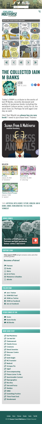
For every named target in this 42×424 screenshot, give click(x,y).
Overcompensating (13, 372)
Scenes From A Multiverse (18, 419)
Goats (9, 317)
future (26, 203)
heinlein (32, 203)
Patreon (10, 266)
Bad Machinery (12, 336)
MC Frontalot (11, 360)
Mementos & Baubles (14, 277)
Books (9, 268)
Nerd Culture (24, 176)
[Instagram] (23, 3)
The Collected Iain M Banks (21, 74)
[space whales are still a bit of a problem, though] (21, 38)
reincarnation (17, 206)
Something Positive (14, 394)
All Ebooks (10, 322)
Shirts (9, 271)
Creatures (10, 347)
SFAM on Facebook (13, 301)
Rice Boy (10, 383)
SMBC (9, 391)
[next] (28, 62)
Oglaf (9, 369)
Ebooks (25, 416)
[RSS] (27, 3)
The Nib (35, 416)
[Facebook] (14, 3)
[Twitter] (19, 3)
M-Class (4, 176)
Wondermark (11, 399)
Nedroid (9, 363)
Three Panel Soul (13, 396)
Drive (8, 355)
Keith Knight (11, 358)
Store (13, 416)
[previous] (13, 62)
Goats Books (11, 320)
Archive (9, 416)
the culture (27, 206)
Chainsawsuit (11, 341)
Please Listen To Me (14, 374)
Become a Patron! (12, 260)
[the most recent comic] (35, 62)
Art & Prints (11, 274)
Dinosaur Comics (13, 352)
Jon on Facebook (13, 304)
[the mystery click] (21, 62)
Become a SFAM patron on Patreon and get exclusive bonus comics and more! (15, 241)
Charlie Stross (12, 344)
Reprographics (12, 380)
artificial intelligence (14, 203)
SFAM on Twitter (12, 298)
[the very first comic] (6, 62)
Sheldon (10, 388)
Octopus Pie (11, 366)
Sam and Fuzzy (12, 385)
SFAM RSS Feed (12, 295)
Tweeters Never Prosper (9, 193)
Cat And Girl (11, 338)
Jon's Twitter (11, 293)
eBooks (9, 279)
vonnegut (5, 208)
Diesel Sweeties (12, 349)
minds (9, 206)
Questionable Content (15, 377)
